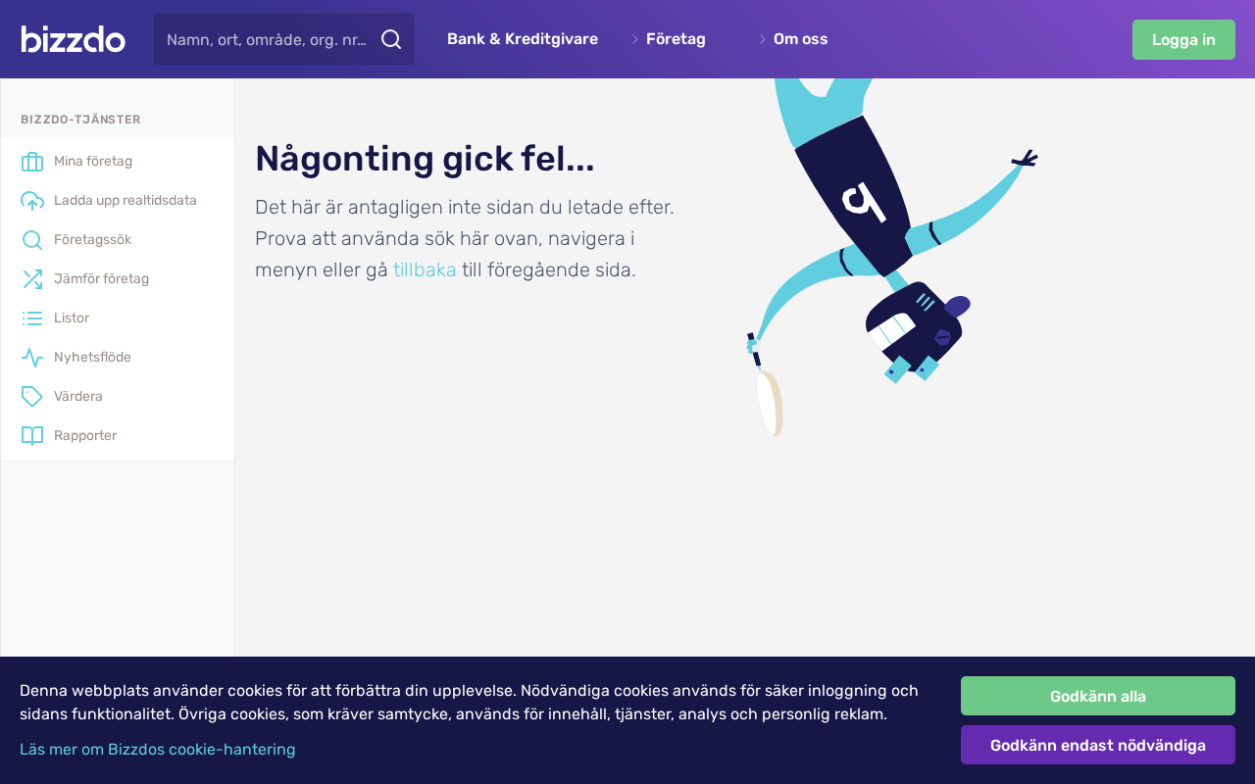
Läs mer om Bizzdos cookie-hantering (158, 749)
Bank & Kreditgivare (522, 39)
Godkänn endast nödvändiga (1098, 745)
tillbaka (425, 269)
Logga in (1184, 39)
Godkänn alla (1098, 696)
